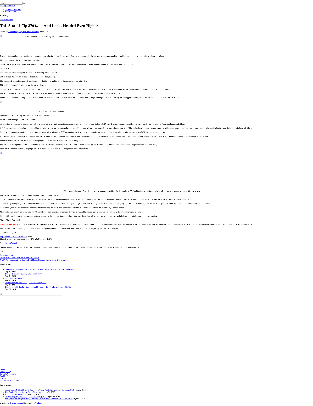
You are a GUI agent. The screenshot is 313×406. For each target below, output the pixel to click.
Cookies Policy (6, 376)
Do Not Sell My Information (11, 380)
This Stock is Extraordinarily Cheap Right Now (23, 274)
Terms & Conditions (8, 374)
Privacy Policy (5, 372)
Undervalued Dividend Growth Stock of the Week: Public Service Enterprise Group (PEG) (40, 269)
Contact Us (4, 369)
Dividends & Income (13, 10)
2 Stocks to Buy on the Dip (15, 278)
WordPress (38, 403)
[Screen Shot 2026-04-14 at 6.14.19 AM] (31, 295)
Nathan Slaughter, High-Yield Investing (23, 32)
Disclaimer (4, 378)
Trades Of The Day (12, 11)
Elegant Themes (16, 403)
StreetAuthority (12, 243)
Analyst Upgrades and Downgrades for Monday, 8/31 (25, 283)
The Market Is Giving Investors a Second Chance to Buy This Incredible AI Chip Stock (39, 287)
